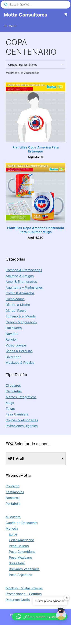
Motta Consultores (25, 15)
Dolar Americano (21, 540)
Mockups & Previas (20, 362)
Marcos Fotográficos (21, 397)
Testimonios (15, 492)
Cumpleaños (15, 299)
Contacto (13, 486)
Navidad (12, 334)
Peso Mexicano (20, 557)
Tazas (10, 409)
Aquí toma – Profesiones (24, 287)
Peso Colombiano (22, 552)
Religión (12, 339)
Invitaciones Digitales (22, 426)
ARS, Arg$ (16, 458)
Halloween (14, 328)
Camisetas (14, 391)
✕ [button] (67, 597)
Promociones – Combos (24, 594)
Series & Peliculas (19, 351)
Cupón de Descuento (22, 523)
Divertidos (13, 357)
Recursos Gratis (18, 600)
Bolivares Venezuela (24, 569)
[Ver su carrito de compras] (65, 14)
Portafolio (13, 504)
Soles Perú (17, 563)
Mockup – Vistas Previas (24, 588)
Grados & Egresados (21, 322)
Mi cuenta (13, 517)
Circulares (13, 385)
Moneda (12, 528)
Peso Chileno (19, 546)
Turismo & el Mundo (21, 316)
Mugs (10, 403)
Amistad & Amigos (20, 276)
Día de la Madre (18, 305)
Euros (13, 534)
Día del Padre (16, 310)
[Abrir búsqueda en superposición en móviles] (35, 4)
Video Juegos (16, 345)
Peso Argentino (20, 575)
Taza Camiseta (17, 414)
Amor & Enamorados (21, 281)
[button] (61, 614)
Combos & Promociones (24, 270)
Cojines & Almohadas (22, 420)
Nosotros (13, 498)
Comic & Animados (20, 293)
